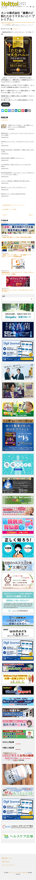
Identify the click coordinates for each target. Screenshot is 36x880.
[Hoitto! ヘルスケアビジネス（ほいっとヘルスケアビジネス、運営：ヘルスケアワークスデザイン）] (14, 3)
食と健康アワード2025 (9, 209)
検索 (3, 296)
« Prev (4, 215)
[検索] (32, 299)
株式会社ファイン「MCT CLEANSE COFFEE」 (13, 194)
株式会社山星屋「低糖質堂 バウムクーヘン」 (13, 158)
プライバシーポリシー (8, 865)
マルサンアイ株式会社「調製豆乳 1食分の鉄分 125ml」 (15, 181)
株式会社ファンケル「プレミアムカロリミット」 (14, 187)
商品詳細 (5, 104)
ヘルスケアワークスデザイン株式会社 (18, 872)
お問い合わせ (6, 861)
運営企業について (7, 858)
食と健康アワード (16, 29)
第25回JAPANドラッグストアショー (13, 205)
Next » (31, 215)
